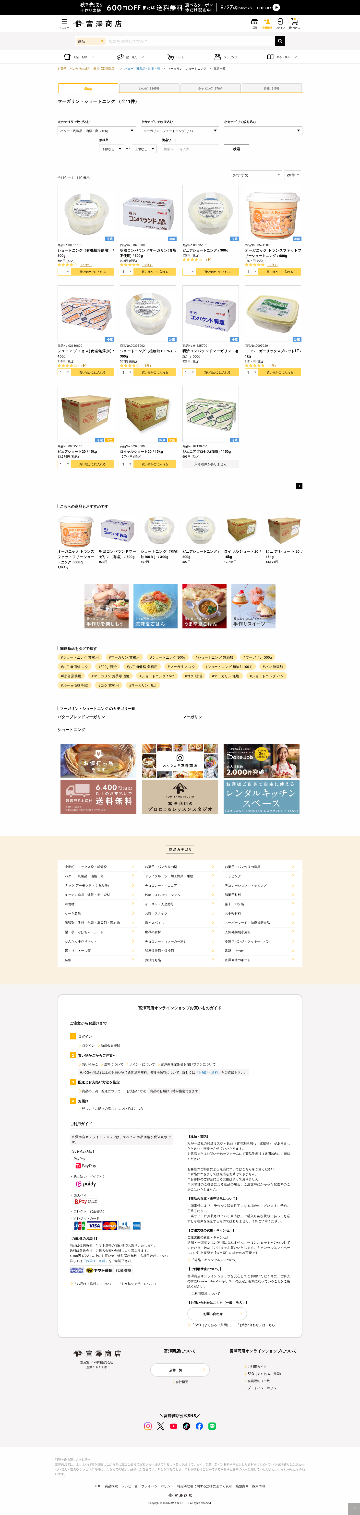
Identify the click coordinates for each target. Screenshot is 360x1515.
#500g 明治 (107, 666)
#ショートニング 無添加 (214, 657)
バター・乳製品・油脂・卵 (142, 68)
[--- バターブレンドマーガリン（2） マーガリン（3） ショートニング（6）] (263, 130)
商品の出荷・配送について (101, 1091)
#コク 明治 (193, 675)
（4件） (209, 259)
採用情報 (258, 1486)
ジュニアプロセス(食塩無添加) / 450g (86, 353)
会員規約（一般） (260, 1380)
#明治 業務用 (71, 675)
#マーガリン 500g (258, 657)
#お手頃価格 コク (74, 666)
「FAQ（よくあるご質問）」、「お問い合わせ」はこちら (233, 1324)
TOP (98, 1486)
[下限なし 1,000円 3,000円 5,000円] (111, 149)
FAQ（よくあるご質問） (265, 1373)
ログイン (88, 1045)
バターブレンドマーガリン (81, 716)
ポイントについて (142, 1064)
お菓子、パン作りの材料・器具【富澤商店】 (87, 68)
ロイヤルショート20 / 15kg (141, 451)
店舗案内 (242, 1486)
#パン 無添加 (273, 666)
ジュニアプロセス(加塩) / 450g (206, 451)
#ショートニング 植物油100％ (229, 666)
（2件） (147, 265)
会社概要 (182, 1381)
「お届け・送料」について (93, 1283)
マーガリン (192, 716)
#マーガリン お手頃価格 (110, 675)
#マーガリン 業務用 (124, 657)
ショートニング (71, 729)
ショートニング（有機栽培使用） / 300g (86, 253)
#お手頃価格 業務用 (142, 666)
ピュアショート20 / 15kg (77, 451)
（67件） (86, 265)
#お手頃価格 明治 (74, 685)
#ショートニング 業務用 (80, 657)
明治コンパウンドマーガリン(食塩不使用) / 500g (148, 253)
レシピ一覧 (129, 1486)
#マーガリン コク (181, 666)
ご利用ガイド (257, 1366)
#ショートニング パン (267, 675)
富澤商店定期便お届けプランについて (188, 1064)
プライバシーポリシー (264, 1387)
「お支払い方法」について (137, 1283)
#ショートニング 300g (167, 657)
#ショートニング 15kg (157, 675)
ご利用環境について (205, 1293)
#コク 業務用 (108, 685)
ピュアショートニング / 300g (205, 250)
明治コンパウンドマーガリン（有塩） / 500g (210, 353)
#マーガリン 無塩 (225, 675)
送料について (113, 1064)
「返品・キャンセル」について (213, 1259)
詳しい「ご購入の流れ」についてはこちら (112, 1108)
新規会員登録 (110, 1045)
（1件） (272, 365)
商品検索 (111, 1486)
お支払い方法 (136, 1091)
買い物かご (90, 1064)
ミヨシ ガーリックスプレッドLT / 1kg (273, 353)
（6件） (147, 365)
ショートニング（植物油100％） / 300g (148, 353)
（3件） (85, 365)
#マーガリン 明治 (142, 685)
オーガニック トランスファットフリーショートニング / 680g (273, 253)
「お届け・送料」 (208, 1072)
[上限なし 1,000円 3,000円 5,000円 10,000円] (144, 149)
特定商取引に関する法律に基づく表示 (204, 1486)
